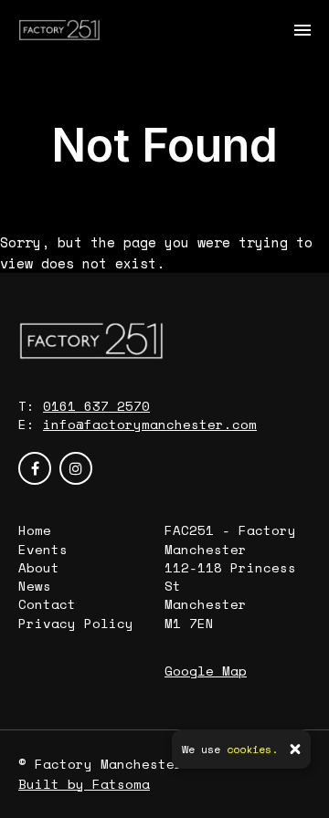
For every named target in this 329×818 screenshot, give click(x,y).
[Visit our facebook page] (34, 468)
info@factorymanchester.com (150, 424)
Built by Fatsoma (84, 783)
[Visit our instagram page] (75, 468)
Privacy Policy (75, 623)
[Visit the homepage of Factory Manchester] (59, 29)
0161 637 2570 (96, 405)
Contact (47, 604)
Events (43, 549)
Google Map (205, 670)
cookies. (252, 749)
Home (34, 530)
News (34, 585)
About (38, 567)
